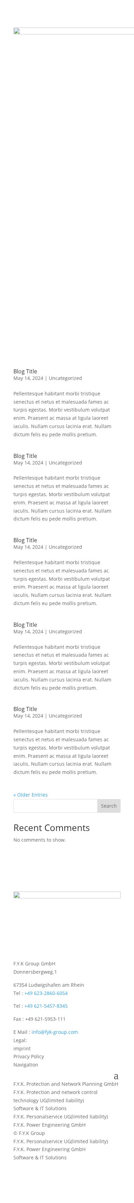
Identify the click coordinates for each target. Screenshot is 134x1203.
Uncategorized (65, 378)
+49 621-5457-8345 (46, 1006)
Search (109, 805)
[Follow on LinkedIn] (18, 1167)
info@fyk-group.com (55, 1032)
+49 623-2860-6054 (46, 993)
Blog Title (25, 371)
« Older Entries (30, 794)
